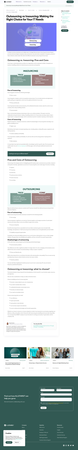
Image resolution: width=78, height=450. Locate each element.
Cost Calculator (60, 432)
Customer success (27, 1)
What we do (42, 427)
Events (23, 432)
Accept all (9, 442)
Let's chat (65, 30)
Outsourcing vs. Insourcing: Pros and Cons (66, 13)
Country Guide (60, 427)
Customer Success (61, 435)
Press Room (24, 435)
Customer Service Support (45, 440)
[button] (19, 1)
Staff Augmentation (43, 437)
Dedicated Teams (43, 435)
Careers (49, 1)
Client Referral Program (62, 437)
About (23, 427)
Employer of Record (43, 432)
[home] (8, 2)
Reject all (17, 442)
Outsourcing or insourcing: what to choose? (66, 21)
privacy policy (19, 439)
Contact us (70, 1)
